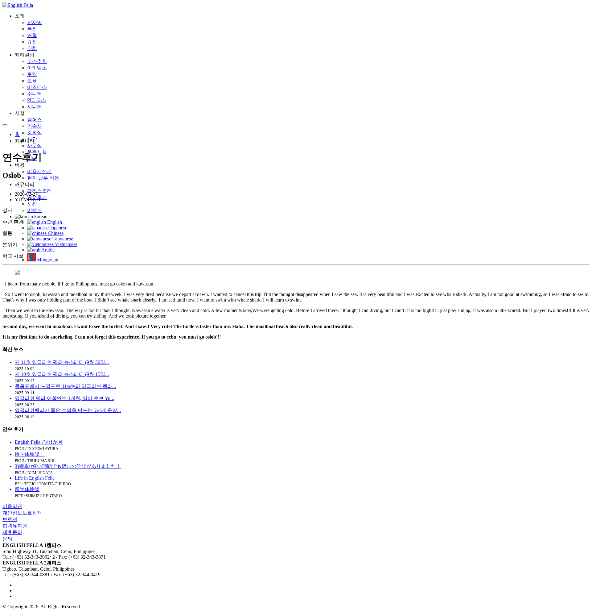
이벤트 (34, 210)
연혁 (32, 35)
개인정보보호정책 (22, 512)
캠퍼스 (34, 119)
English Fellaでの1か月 (39, 442)
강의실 (34, 132)
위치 (32, 48)
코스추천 (37, 61)
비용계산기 (39, 171)
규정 (32, 41)
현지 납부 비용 (43, 178)
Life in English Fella (35, 478)
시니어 (34, 106)
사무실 (34, 145)
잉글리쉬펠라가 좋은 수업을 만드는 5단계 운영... (68, 410)
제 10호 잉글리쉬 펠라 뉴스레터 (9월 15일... (62, 374)
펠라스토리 (39, 191)
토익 (32, 74)
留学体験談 (27, 489)
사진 (32, 203)
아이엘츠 (37, 67)
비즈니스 (37, 87)
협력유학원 (14, 525)
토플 (32, 80)
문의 (7, 538)
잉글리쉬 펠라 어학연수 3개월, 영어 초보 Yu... (64, 398)
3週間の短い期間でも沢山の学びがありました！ (68, 466)
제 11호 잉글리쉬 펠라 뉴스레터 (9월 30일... (62, 362)
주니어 (34, 93)
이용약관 (12, 506)
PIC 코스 (36, 100)
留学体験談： (29, 454)
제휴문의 (12, 532)
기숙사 (34, 126)
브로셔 (9, 519)
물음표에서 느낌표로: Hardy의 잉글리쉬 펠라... (65, 386)
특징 (32, 28)
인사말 (34, 22)
